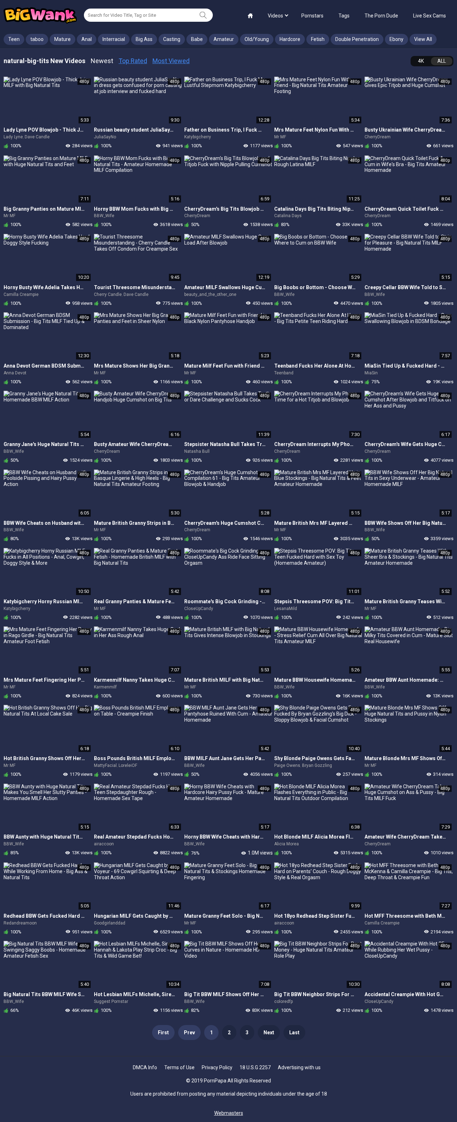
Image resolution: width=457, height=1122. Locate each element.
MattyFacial (105, 765)
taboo (37, 39)
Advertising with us (299, 1067)
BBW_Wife (104, 215)
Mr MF (280, 136)
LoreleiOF (128, 765)
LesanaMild (285, 608)
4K (421, 61)
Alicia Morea (286, 843)
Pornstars (312, 16)
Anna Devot (15, 372)
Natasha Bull (197, 451)
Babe (197, 39)
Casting (171, 39)
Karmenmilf (105, 687)
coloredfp (283, 1001)
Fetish (318, 39)
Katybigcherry (197, 136)
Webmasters (228, 1113)
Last (294, 1032)
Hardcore (290, 39)
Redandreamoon (20, 923)
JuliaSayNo (105, 136)
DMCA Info (145, 1067)
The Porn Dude (381, 16)
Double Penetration (357, 39)
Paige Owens (287, 765)
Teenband (283, 372)
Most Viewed (171, 61)
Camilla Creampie (21, 294)
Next (268, 1032)
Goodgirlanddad (109, 923)
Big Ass (144, 39)
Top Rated (133, 61)
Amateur (224, 39)
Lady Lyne (13, 136)
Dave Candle (37, 136)
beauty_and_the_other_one (210, 294)
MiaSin (371, 372)
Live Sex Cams (429, 16)
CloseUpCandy (198, 608)
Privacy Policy (217, 1067)
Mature (62, 39)
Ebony (396, 39)
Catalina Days (288, 215)
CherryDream (378, 136)
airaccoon (104, 843)
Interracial (113, 39)
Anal (86, 39)
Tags (344, 16)
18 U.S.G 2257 (255, 1067)
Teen (14, 39)
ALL (441, 61)
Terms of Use (179, 1067)
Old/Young (257, 39)
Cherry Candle (108, 294)
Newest (102, 61)
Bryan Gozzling (317, 765)
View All (423, 39)
